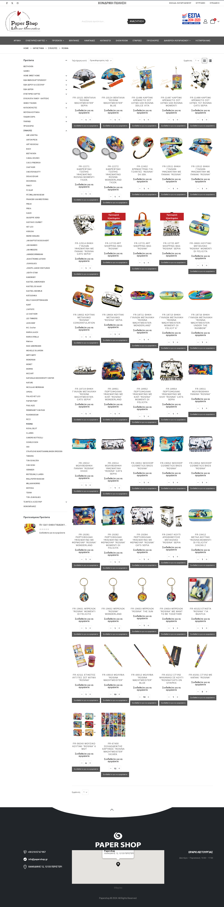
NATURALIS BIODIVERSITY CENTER (40, 378)
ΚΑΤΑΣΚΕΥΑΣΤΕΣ (30, 108)
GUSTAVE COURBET (34, 222)
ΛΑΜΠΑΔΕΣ (89, 40)
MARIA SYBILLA (32, 337)
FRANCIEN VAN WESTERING (37, 199)
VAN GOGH (30, 465)
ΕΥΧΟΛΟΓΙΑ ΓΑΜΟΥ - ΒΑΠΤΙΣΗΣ (36, 98)
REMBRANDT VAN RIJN (35, 410)
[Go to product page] (84, 78)
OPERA (29, 392)
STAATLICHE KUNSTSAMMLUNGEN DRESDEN (44, 451)
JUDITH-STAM (32, 273)
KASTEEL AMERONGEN (35, 282)
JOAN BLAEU (31, 263)
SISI (27, 447)
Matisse (29, 341)
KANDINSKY (31, 277)
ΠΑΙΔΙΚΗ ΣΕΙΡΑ (29, 117)
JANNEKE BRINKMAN (34, 254)
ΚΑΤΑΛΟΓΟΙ (105, 40)
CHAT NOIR (30, 167)
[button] (204, 60)
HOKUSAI (30, 231)
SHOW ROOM (122, 40)
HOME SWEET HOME (31, 76)
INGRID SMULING (32, 236)
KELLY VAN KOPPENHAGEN (37, 300)
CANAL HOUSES (32, 158)
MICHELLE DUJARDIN (34, 351)
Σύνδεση (214, 3)
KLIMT (28, 305)
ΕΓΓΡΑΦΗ (200, 3)
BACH (28, 149)
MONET (29, 364)
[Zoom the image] (118, 833)
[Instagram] (17, 3)
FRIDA (28, 208)
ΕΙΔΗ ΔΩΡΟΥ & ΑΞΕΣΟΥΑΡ (33, 85)
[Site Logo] (23, 21)
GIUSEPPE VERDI (33, 218)
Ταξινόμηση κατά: (79, 61)
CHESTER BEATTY (33, 172)
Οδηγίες (118, 888)
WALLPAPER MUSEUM (35, 479)
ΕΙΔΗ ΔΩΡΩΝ (28, 89)
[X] (12, 3)
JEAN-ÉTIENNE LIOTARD (36, 259)
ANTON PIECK (31, 140)
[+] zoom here (109, 857)
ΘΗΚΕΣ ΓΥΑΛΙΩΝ (29, 103)
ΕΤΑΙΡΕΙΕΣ (137, 40)
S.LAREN (29, 433)
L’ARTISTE (30, 309)
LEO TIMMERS (31, 318)
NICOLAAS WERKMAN (35, 387)
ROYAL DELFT (31, 428)
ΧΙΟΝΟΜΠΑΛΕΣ (29, 506)
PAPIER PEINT (31, 401)
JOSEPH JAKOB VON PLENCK (38, 268)
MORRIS (29, 369)
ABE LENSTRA (32, 135)
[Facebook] (7, 3)
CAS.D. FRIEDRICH (33, 163)
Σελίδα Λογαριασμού (180, 3)
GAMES (26, 71)
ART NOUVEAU (32, 144)
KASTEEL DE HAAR (33, 286)
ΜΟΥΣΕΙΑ (30, 488)
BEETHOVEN (28, 66)
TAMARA (30, 456)
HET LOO (29, 227)
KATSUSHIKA (31, 296)
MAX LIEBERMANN (33, 346)
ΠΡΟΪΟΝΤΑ (57, 40)
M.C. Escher (31, 328)
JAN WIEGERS (31, 250)
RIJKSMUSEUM (32, 415)
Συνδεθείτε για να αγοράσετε (86, 126)
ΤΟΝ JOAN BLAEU (33, 497)
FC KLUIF (29, 190)
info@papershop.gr (38, 859)
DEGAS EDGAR (32, 176)
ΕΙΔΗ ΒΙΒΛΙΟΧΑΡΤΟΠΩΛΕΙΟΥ (34, 80)
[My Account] (205, 21)
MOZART (30, 373)
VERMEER (30, 470)
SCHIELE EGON (32, 442)
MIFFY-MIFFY (31, 355)
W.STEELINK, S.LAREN (34, 474)
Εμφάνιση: (188, 61)
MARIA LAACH (32, 332)
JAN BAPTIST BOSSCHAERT (37, 241)
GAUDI (28, 213)
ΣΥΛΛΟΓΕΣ (27, 131)
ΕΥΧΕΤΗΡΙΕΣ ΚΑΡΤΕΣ (35, 40)
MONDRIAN (30, 360)
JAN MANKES (31, 245)
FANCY (29, 186)
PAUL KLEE (30, 406)
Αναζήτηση (137, 21)
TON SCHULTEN (32, 461)
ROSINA (29, 424)
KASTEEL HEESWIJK (34, 291)
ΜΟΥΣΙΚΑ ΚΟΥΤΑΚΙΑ (31, 112)
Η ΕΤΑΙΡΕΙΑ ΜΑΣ (203, 40)
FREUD (29, 204)
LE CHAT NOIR (31, 314)
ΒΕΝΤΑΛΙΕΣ (74, 40)
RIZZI (28, 419)
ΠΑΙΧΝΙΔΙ (27, 121)
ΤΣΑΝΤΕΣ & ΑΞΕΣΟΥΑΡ (32, 502)
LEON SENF (30, 323)
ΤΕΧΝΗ (29, 493)
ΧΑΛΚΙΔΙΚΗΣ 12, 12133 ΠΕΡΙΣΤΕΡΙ (45, 866)
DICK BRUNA (31, 181)
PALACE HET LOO (33, 396)
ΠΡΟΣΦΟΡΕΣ (153, 40)
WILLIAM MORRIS (33, 483)
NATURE (29, 383)
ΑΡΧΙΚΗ (17, 40)
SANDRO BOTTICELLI (34, 438)
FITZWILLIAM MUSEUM (35, 195)
